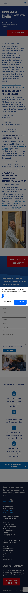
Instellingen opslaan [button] (7, 302)
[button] (2, 295)
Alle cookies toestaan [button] (20, 302)
